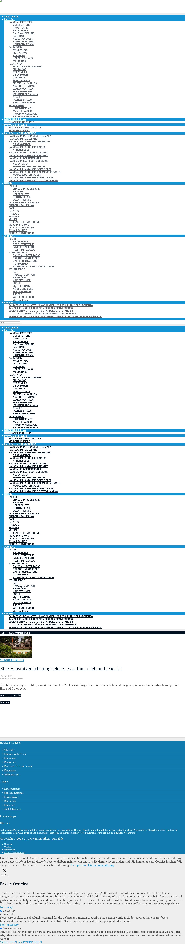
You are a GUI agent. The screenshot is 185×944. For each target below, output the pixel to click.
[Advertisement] (64, 722)
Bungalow (19, 69)
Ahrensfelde (21, 149)
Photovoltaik (22, 197)
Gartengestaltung (25, 260)
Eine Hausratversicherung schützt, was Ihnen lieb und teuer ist (61, 668)
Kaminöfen (20, 277)
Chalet (17, 97)
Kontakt (8, 844)
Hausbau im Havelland (23, 138)
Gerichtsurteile (23, 244)
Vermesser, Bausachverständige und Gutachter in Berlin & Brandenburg (55, 316)
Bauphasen (10, 770)
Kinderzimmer (22, 280)
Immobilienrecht (23, 247)
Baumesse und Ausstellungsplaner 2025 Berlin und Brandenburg (51, 305)
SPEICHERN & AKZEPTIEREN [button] (21, 942)
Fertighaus (20, 52)
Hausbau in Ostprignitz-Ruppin (28, 152)
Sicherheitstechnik (21, 233)
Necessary (9, 910)
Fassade (14, 213)
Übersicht (9, 749)
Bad (15, 272)
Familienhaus (21, 80)
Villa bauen (20, 74)
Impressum (9, 849)
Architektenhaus (24, 86)
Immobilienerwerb (16, 124)
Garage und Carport (26, 258)
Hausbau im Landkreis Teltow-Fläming (33, 180)
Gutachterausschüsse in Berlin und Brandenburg (45, 313)
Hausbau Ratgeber (20, 22)
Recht (12, 238)
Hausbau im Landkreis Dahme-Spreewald (34, 172)
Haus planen (21, 27)
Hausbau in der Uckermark (25, 158)
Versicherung (12, 660)
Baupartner (20, 30)
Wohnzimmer (21, 299)
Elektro (14, 211)
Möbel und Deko (23, 288)
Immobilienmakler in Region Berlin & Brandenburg (41, 308)
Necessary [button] (6, 907)
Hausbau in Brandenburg (20, 133)
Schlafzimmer (22, 291)
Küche (16, 283)
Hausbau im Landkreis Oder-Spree (30, 169)
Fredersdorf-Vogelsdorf (29, 166)
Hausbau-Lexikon (23, 44)
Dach (12, 208)
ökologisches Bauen (21, 227)
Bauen (8, 183)
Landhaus (19, 77)
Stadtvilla (20, 72)
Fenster (14, 216)
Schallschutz (18, 230)
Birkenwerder (22, 144)
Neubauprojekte (19, 130)
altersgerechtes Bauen (24, 202)
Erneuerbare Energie (26, 188)
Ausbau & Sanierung (21, 205)
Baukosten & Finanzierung (18, 766)
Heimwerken (20, 263)
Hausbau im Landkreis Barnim (27, 147)
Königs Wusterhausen (27, 174)
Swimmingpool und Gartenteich (33, 266)
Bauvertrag (20, 241)
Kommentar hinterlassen (11, 678)
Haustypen (16, 63)
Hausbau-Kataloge (25, 113)
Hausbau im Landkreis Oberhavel (30, 141)
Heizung (18, 191)
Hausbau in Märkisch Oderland (28, 161)
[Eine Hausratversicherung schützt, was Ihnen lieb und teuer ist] (16, 656)
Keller (13, 219)
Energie (13, 186)
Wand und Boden (23, 297)
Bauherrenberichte (25, 116)
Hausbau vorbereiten (15, 754)
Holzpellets (21, 194)
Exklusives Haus (23, 88)
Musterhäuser (22, 111)
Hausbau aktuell (24, 41)
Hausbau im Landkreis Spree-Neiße (31, 177)
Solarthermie (22, 199)
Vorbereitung (21, 24)
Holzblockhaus (23, 58)
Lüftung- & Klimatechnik (24, 222)
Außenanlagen (23, 38)
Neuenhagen (21, 163)
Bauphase (19, 36)
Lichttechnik (21, 285)
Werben (8, 847)
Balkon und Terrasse (26, 255)
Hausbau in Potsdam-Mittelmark (30, 136)
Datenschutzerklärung (14, 852)
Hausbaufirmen (23, 108)
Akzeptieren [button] (78, 865)
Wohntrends (17, 269)
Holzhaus (19, 55)
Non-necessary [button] (9, 924)
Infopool (10, 302)
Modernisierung (19, 224)
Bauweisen (15, 47)
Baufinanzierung (23, 33)
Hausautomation (24, 274)
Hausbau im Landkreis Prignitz (28, 155)
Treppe (17, 294)
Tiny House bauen (24, 102)
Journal (9, 236)
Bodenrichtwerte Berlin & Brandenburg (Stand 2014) (43, 310)
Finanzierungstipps (21, 122)
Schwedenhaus (22, 91)
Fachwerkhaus (22, 99)
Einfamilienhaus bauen (27, 66)
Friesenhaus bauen (25, 83)
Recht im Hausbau (24, 249)
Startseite (11, 16)
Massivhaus (20, 49)
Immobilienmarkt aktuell (25, 127)
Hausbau (9, 19)
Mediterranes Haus (25, 94)
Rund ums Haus (18, 252)
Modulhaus (20, 61)
